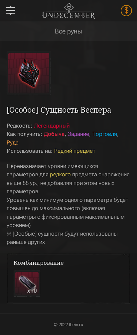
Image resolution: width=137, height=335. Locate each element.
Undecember (68, 10)
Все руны (68, 31)
